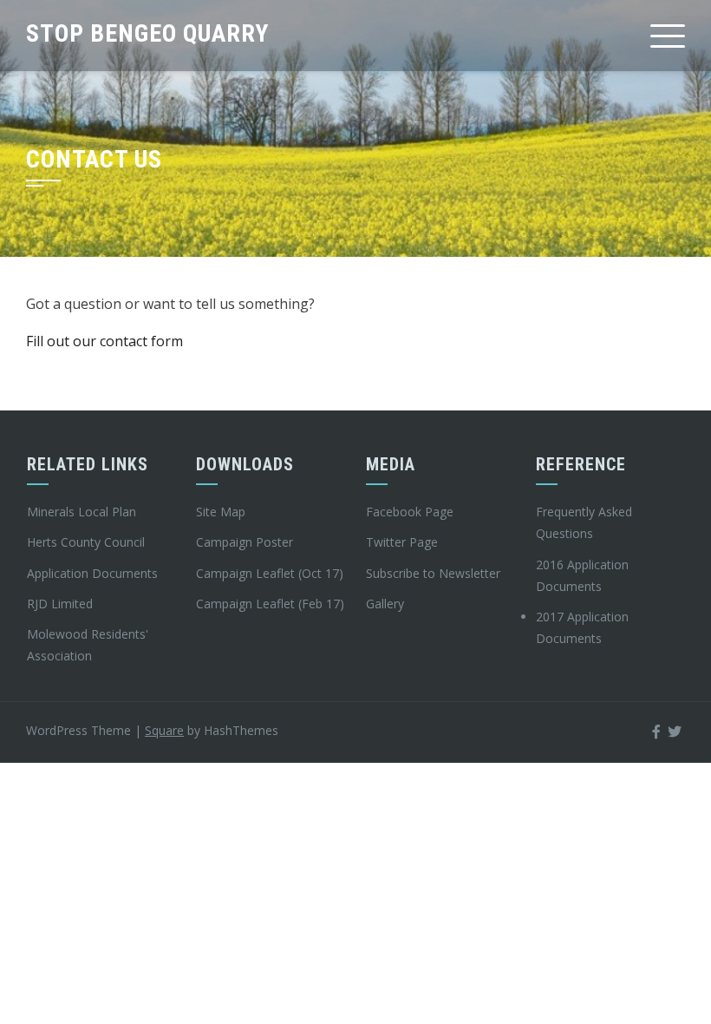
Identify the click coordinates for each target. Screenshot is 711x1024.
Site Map (220, 511)
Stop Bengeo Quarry (147, 33)
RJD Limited (60, 603)
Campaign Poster (244, 542)
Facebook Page (409, 511)
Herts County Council (86, 542)
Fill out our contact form (104, 341)
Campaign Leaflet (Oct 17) (269, 573)
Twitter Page (402, 542)
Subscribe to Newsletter (433, 573)
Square (164, 730)
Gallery (385, 603)
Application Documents (92, 573)
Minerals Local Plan (81, 511)
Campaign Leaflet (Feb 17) (270, 603)
